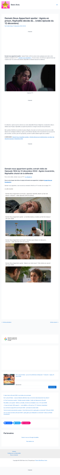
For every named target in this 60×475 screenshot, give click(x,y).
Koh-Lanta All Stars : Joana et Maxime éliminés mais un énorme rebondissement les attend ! (26, 397)
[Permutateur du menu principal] (57, 4)
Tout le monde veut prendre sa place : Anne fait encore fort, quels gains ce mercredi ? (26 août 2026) (29, 410)
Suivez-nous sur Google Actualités (30, 437)
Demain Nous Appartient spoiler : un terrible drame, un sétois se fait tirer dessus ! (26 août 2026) (28, 217)
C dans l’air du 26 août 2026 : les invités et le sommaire (17, 395)
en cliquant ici (28, 177)
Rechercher (18, 384)
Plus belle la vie (30, 441)
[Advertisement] (30, 43)
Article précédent (6, 322)
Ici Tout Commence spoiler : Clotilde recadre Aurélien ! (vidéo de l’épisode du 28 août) (25, 400)
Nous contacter (14, 455)
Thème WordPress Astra (41, 460)
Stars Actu (15, 5)
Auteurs (14, 451)
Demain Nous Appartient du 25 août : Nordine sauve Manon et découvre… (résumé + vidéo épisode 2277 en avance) (26, 240)
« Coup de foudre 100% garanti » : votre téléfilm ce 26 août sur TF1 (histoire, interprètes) (25, 405)
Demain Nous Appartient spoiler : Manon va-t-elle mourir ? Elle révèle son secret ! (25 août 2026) (28, 264)
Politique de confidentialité (14, 453)
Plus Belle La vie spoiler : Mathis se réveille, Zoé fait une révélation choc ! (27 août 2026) (25, 402)
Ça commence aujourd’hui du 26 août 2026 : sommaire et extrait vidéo (21, 407)
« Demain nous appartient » (25, 57)
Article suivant (54, 322)
